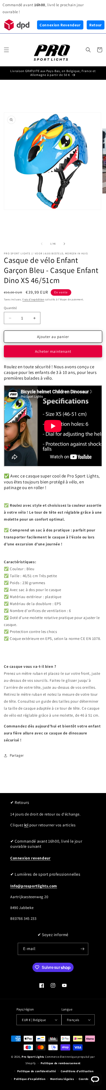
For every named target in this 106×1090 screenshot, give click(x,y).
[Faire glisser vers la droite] (64, 243)
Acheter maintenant (53, 351)
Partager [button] (17, 755)
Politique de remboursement (61, 1063)
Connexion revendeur (30, 858)
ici (26, 824)
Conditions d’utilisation (77, 1071)
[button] (6, 50)
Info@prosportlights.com (33, 885)
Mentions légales (62, 1079)
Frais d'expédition (33, 299)
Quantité (10, 308)
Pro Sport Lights (33, 1056)
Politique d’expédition (29, 1079)
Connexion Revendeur (60, 24)
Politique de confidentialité (36, 1071)
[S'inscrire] (82, 949)
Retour (95, 24)
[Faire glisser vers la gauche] (41, 243)
